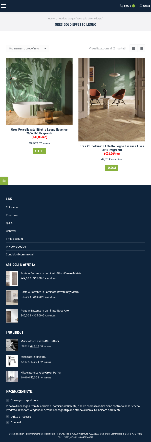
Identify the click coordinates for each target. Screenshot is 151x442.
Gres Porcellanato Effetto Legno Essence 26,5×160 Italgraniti (39, 133)
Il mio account (14, 238)
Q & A (9, 223)
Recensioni (12, 215)
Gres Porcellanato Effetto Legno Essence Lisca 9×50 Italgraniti (112, 150)
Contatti (11, 230)
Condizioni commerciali (20, 254)
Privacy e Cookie (16, 246)
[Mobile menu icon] (3, 6)
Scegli (39, 151)
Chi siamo (12, 207)
